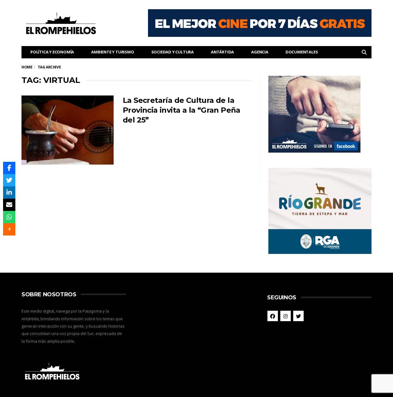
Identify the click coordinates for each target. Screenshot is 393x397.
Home (26, 67)
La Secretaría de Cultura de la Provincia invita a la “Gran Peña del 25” (181, 110)
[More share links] (9, 229)
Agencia (259, 52)
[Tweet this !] (9, 180)
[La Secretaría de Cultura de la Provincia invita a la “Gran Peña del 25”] (67, 130)
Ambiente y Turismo (112, 52)
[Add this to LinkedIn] (9, 192)
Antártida (222, 52)
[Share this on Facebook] (9, 168)
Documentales (302, 52)
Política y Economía (52, 52)
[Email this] (9, 205)
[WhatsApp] (9, 217)
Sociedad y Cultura (172, 52)
